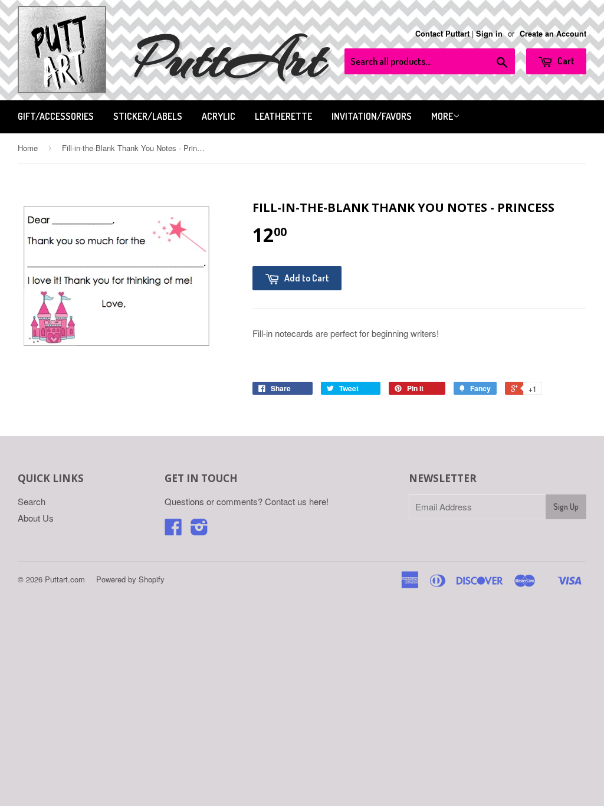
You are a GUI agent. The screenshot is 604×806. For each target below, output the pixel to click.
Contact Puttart (442, 33)
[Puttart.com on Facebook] (173, 530)
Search (31, 501)
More (442, 116)
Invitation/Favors (371, 116)
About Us (36, 518)
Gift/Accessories (56, 116)
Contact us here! (297, 501)
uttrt (230, 59)
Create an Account (553, 33)
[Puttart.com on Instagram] (199, 530)
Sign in (489, 33)
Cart (565, 61)
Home (28, 147)
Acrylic (218, 116)
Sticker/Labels (147, 116)
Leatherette (283, 116)
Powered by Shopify (130, 579)
